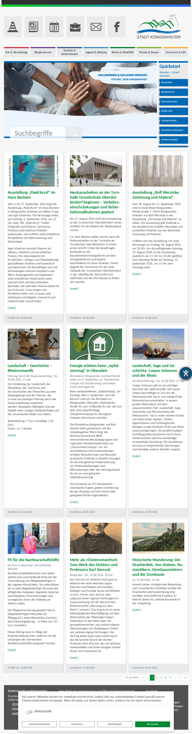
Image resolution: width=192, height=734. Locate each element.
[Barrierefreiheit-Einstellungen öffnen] (186, 373)
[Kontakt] (96, 27)
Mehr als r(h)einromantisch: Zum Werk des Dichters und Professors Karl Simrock (94, 565)
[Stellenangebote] (75, 27)
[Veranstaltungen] (54, 27)
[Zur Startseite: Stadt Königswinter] (158, 27)
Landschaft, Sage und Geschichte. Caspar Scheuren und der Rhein (154, 371)
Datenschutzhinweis (39, 724)
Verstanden (153, 724)
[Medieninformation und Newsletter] (34, 27)
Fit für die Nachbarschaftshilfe (33, 560)
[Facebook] (117, 27)
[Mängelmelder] (13, 27)
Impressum (77, 724)
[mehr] (12, 308)
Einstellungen (115, 724)
